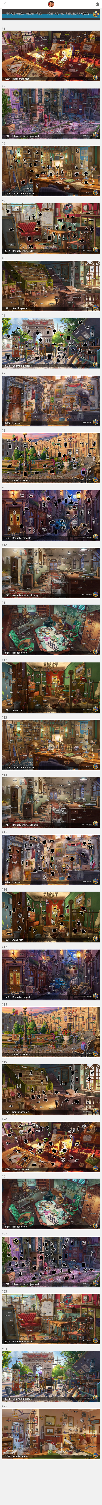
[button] (5, 4)
